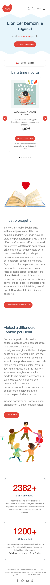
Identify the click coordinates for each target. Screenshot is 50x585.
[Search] (29, 9)
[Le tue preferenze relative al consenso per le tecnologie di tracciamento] (2, 438)
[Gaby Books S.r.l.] (7, 8)
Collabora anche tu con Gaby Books (25, 553)
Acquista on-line (25, 44)
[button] (42, 9)
